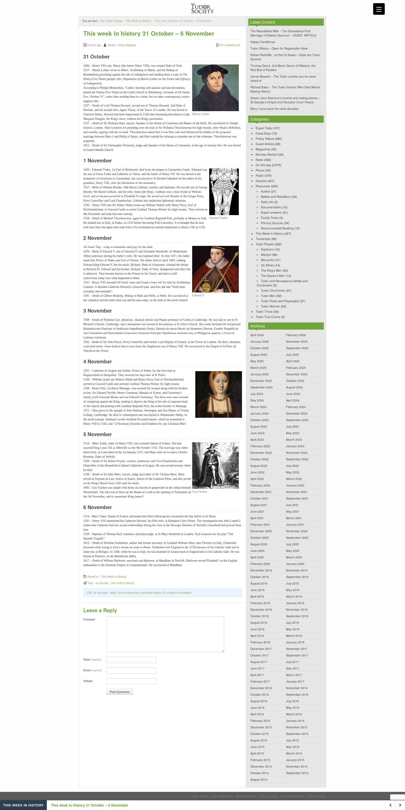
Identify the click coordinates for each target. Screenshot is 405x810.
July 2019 (292, 583)
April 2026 (257, 335)
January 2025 (259, 374)
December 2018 (261, 609)
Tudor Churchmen (273, 290)
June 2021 (257, 511)
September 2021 (297, 498)
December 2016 (261, 688)
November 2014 (297, 766)
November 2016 (297, 688)
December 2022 (261, 452)
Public (260, 175)
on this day (102, 583)
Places (260, 170)
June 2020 (257, 551)
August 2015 (258, 740)
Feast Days (263, 133)
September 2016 (297, 694)
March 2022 (294, 479)
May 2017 (292, 668)
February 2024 (296, 407)
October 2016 (259, 694)
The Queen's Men (273, 276)
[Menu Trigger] (379, 9)
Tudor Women (270, 306)
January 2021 (295, 524)
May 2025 (257, 361)
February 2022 (260, 485)
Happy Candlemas (262, 42)
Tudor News (200, 796)
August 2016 (258, 701)
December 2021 (261, 492)
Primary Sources (272, 223)
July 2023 (292, 426)
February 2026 (296, 335)
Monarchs (267, 260)
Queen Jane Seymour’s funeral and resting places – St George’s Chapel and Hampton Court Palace (285, 100)
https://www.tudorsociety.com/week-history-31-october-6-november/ (151, 592)
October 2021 (259, 498)
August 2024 (294, 387)
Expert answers (271, 212)
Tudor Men (268, 296)
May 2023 (292, 433)
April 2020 (257, 557)
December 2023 (297, 413)
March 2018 (294, 635)
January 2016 (295, 720)
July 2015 (292, 740)
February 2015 (260, 760)
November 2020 (297, 531)
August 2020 (258, 544)
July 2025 (292, 354)
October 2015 (259, 734)
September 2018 (297, 616)
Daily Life (267, 202)
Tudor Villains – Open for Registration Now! (279, 48)
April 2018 (257, 635)
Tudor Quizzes (267, 796)
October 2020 (259, 537)
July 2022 (292, 466)
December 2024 (297, 374)
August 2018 (258, 622)
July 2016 (292, 701)
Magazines (263, 149)
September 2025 (297, 348)
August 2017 (258, 662)
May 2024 (257, 400)
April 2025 (293, 361)
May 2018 (292, 629)
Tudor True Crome (268, 317)
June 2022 (257, 472)
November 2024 (261, 381)
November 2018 (297, 609)
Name (92, 659)
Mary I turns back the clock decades (274, 108)
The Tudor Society (111, 21)
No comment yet (230, 45)
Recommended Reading (277, 228)
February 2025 (296, 367)
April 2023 (257, 439)
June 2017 (257, 668)
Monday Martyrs (266, 154)
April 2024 (293, 400)
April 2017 (257, 675)
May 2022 (292, 472)
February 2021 (260, 524)
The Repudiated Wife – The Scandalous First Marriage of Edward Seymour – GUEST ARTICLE (283, 33)
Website (88, 681)
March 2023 (294, 439)
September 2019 (297, 577)
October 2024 (295, 381)
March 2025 (258, 367)
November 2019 (297, 570)
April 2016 (257, 714)
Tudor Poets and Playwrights (280, 301)
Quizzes (261, 181)
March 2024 (258, 407)
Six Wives (267, 265)
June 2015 (257, 747)
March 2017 (294, 675)
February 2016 (260, 720)
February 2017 (260, 681)
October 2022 (259, 459)
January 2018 (295, 642)
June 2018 (257, 629)
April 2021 (257, 518)
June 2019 (257, 590)
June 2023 (257, 433)
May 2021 (292, 511)
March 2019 (294, 596)
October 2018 (259, 616)
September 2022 (297, 459)
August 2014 (258, 779)
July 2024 (256, 394)
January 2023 (295, 446)
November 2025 (297, 341)
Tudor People (265, 244)
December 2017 (261, 649)
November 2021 (297, 492)
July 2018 (292, 622)
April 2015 (257, 753)
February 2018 (260, 642)
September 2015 (297, 734)
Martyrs (266, 254)
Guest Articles (265, 144)
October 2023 (259, 420)
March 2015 (294, 753)
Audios (265, 191)
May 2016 (292, 707)
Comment (89, 619)
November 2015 (297, 727)
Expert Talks (264, 128)
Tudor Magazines (221, 796)
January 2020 (295, 564)
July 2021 (292, 505)
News (259, 160)
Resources (263, 186)
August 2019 (258, 583)
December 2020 (261, 531)
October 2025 (259, 348)
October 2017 (259, 655)
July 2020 (292, 544)
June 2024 (293, 394)
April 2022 (257, 479)
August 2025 (258, 354)
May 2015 (292, 747)
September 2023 (297, 420)
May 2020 (292, 551)
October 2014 (259, 773)
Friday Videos (265, 138)
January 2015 (295, 760)
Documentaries (271, 207)
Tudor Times (264, 311)
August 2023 (258, 426)
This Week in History (138, 21)
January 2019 (295, 603)
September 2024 (261, 387)
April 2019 (257, 596)
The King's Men (271, 270)
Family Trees (269, 218)
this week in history (123, 583)
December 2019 (261, 570)
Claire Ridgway (126, 45)
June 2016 (257, 707)
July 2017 (292, 662)
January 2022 (295, 485)
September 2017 (297, 655)
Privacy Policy (317, 796)
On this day (263, 165)
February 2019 (260, 603)
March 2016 (294, 714)
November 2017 (297, 649)
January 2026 (259, 341)
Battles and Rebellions (276, 196)
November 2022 (297, 452)
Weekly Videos (245, 796)
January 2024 (259, 413)
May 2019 (292, 590)
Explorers (267, 249)
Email (92, 670)
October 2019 (259, 577)
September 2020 (297, 537)
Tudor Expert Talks (292, 796)
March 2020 (294, 557)
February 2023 (260, 446)
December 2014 (261, 766)
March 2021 (294, 518)
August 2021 (258, 505)
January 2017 (295, 681)
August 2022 (258, 466)
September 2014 (297, 773)
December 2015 (261, 727)
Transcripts (263, 239)
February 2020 (260, 564)
